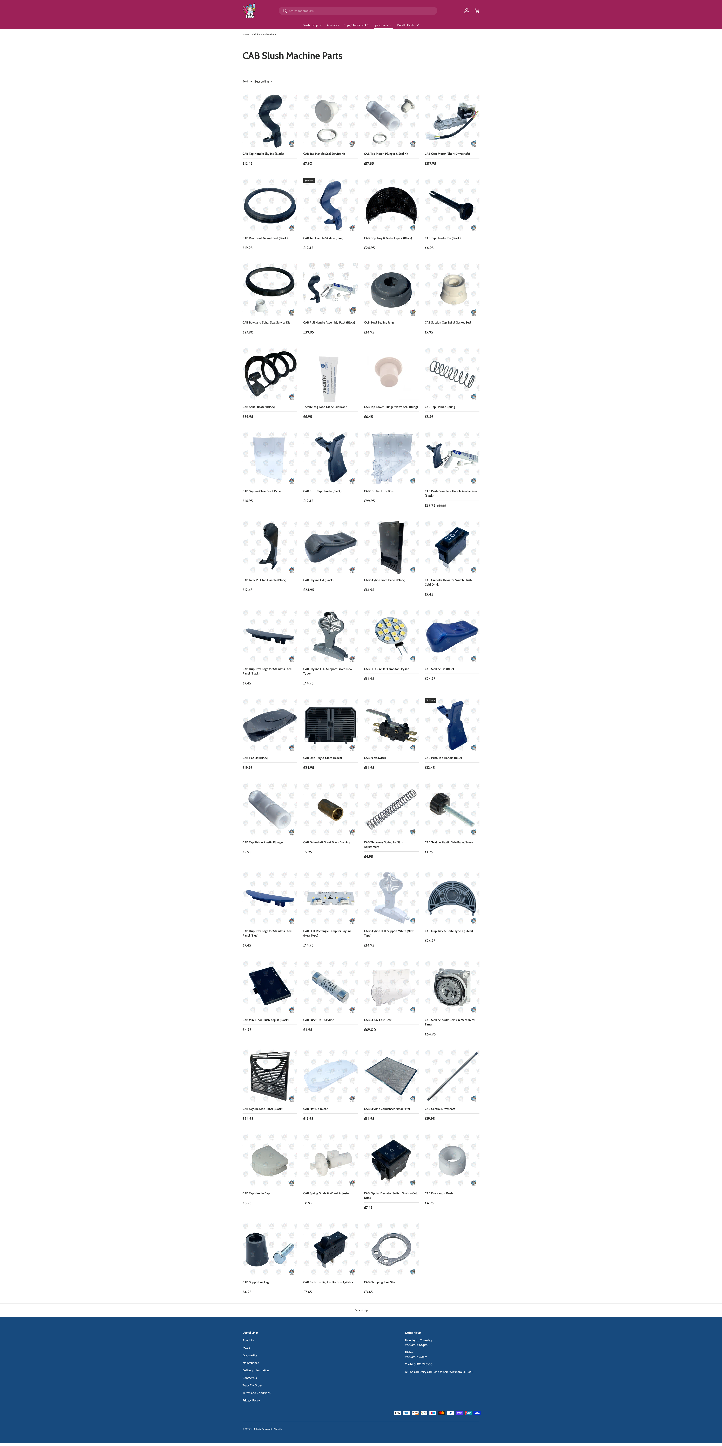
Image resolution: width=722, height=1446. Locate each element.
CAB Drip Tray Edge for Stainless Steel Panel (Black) (267, 671)
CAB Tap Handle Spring (440, 407)
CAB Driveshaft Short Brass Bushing (326, 842)
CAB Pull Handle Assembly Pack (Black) (329, 322)
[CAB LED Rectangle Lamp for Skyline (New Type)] (330, 898)
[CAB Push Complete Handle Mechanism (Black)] (452, 458)
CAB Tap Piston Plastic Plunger (263, 842)
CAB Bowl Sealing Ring (379, 322)
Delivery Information (256, 1370)
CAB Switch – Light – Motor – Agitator (328, 1282)
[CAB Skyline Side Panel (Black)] (270, 1076)
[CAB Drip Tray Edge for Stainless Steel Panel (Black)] (270, 636)
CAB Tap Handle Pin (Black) (443, 238)
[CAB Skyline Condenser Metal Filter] (391, 1076)
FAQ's (246, 1348)
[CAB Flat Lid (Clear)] (330, 1076)
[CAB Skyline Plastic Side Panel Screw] (452, 809)
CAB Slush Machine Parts (264, 34)
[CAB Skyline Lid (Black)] (330, 547)
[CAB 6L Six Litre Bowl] (391, 987)
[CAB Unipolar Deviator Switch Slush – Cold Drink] (452, 547)
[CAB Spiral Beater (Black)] (270, 374)
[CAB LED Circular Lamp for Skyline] (391, 636)
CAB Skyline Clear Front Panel (262, 491)
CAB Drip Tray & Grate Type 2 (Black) (388, 238)
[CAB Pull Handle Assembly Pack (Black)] (330, 290)
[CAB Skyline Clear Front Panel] (270, 458)
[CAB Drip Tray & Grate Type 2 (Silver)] (452, 898)
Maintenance (251, 1363)
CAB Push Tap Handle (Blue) (443, 758)
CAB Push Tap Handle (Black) (322, 491)
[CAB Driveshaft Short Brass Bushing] (330, 809)
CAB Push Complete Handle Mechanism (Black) (451, 493)
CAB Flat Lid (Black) (255, 758)
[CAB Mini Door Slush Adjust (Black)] (270, 987)
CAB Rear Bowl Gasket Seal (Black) (265, 238)
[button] (477, 11)
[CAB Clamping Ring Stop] (391, 1249)
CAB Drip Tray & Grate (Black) (322, 758)
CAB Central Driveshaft (440, 1109)
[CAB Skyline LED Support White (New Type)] (391, 898)
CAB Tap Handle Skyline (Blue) (323, 238)
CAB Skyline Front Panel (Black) (384, 580)
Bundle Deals (405, 25)
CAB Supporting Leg (256, 1282)
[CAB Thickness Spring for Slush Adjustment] (391, 809)
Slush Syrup (310, 25)
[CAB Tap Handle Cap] (270, 1160)
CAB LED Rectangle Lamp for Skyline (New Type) (327, 933)
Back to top (361, 1310)
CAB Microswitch (375, 758)
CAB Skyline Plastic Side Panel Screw (449, 842)
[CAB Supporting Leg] (270, 1249)
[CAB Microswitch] (391, 725)
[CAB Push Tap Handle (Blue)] (452, 725)
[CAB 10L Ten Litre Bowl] (391, 458)
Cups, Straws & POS (356, 25)
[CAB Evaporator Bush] (452, 1160)
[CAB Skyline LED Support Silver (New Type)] (330, 636)
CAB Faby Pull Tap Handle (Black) (264, 580)
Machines (333, 25)
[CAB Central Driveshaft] (452, 1076)
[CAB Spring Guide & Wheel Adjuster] (330, 1160)
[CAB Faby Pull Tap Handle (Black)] (270, 547)
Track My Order (252, 1385)
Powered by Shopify (272, 1429)
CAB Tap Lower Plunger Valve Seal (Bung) (391, 407)
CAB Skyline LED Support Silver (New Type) (327, 671)
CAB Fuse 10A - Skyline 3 (319, 1020)
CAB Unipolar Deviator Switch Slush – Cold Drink (449, 582)
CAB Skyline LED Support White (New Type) (389, 933)
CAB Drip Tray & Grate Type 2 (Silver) (449, 931)
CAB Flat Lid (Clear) (315, 1109)
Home (246, 34)
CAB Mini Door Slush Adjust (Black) (266, 1020)
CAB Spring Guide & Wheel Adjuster (326, 1193)
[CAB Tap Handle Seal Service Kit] (330, 121)
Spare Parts (381, 25)
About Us (249, 1340)
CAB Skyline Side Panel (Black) (263, 1109)
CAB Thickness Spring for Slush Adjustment (384, 844)
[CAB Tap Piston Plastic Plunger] (270, 809)
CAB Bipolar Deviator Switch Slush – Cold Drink (391, 1195)
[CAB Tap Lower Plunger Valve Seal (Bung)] (391, 374)
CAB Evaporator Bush (439, 1193)
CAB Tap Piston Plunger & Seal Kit (386, 153)
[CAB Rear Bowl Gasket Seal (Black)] (270, 205)
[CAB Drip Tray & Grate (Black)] (330, 725)
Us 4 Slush (255, 1429)
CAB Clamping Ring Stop (380, 1282)
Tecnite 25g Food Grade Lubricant (325, 407)
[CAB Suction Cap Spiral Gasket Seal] (452, 290)
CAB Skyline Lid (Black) (318, 580)
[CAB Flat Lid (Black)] (270, 725)
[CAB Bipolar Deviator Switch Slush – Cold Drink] (391, 1160)
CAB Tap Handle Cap (256, 1193)
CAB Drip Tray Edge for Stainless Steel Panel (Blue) (267, 933)
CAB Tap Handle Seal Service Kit (324, 153)
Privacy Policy (251, 1400)
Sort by (247, 81)
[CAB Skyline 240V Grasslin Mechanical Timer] (452, 987)
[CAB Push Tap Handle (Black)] (330, 458)
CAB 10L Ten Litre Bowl (379, 491)
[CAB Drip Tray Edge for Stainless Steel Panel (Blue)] (270, 898)
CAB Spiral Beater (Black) (259, 407)
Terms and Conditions (257, 1393)
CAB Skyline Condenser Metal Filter (387, 1109)
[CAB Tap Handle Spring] (452, 374)
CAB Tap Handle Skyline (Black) (263, 153)
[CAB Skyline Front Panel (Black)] (391, 547)
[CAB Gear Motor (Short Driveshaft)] (452, 121)
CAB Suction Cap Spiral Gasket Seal (448, 322)
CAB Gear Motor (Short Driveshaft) (447, 153)
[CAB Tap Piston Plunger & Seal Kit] (391, 121)
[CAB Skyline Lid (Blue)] (452, 636)
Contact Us (250, 1378)
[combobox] (358, 11)
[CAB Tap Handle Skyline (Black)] (270, 121)
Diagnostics (250, 1355)
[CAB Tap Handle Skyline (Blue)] (330, 205)
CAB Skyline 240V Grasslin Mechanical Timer (450, 1022)
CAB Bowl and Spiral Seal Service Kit (266, 322)
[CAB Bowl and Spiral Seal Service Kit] (270, 290)
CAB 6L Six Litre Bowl (378, 1020)
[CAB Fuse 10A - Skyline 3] (330, 987)
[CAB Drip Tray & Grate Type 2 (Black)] (391, 205)
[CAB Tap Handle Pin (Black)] (452, 205)
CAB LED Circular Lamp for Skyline (386, 669)
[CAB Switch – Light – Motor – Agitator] (330, 1249)
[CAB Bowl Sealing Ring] (391, 290)
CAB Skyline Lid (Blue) (439, 669)
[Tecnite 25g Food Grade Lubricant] (330, 374)
